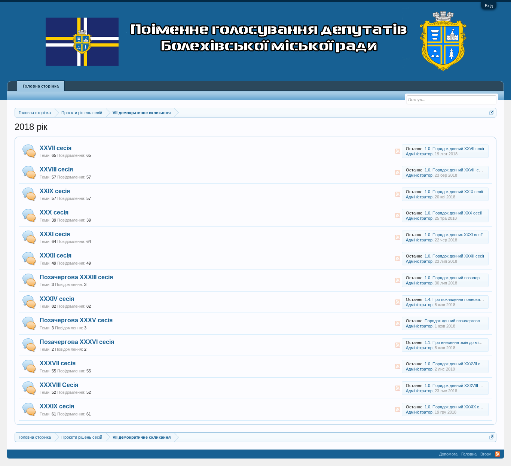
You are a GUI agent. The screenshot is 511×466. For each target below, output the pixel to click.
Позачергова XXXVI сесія (77, 342)
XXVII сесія (55, 148)
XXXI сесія (55, 234)
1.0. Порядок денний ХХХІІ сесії (454, 256)
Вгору (485, 454)
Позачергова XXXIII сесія (76, 277)
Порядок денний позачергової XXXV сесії (463, 321)
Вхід (489, 5)
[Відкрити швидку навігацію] (491, 112)
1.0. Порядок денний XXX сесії (453, 213)
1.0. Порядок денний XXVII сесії (454, 148)
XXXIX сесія (57, 406)
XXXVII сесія (58, 363)
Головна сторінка (41, 86)
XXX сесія (54, 212)
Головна (469, 454)
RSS (397, 151)
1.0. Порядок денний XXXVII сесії (456, 364)
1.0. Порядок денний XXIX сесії (454, 191)
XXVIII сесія (56, 169)
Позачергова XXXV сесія (76, 320)
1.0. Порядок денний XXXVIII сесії (456, 385)
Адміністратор (419, 154)
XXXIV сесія (57, 299)
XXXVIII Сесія (59, 385)
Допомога (448, 454)
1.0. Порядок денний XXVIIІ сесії (455, 170)
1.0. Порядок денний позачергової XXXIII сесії (468, 277)
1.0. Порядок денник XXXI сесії (454, 234)
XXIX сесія (55, 191)
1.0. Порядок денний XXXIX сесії (455, 407)
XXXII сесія (55, 255)
